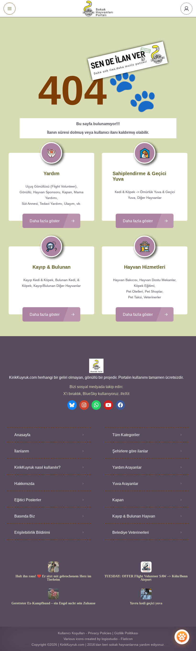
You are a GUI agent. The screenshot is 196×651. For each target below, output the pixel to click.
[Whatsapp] (96, 405)
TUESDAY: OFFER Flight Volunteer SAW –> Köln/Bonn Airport (146, 578)
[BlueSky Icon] (72, 405)
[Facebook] (120, 405)
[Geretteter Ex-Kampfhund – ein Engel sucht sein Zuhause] (53, 594)
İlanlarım (21, 451)
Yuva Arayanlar (125, 484)
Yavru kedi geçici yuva (146, 603)
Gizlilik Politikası (126, 633)
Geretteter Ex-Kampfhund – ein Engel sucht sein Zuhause (53, 603)
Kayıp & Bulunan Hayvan (133, 516)
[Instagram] (84, 405)
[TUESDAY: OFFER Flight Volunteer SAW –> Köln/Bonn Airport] (146, 567)
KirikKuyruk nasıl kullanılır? (37, 467)
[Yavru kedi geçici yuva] (146, 594)
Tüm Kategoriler (126, 435)
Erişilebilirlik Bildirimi (32, 532)
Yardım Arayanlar (127, 467)
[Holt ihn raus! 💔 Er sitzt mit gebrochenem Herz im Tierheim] (53, 567)
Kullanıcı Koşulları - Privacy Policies (84, 633)
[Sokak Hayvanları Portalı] (98, 8)
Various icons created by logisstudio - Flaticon (98, 639)
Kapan (118, 500)
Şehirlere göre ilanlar (130, 451)
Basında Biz (24, 516)
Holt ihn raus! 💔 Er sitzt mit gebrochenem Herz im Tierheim (53, 578)
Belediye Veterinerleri (130, 532)
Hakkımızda (24, 484)
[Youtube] (108, 405)
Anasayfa (22, 435)
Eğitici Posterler (27, 500)
